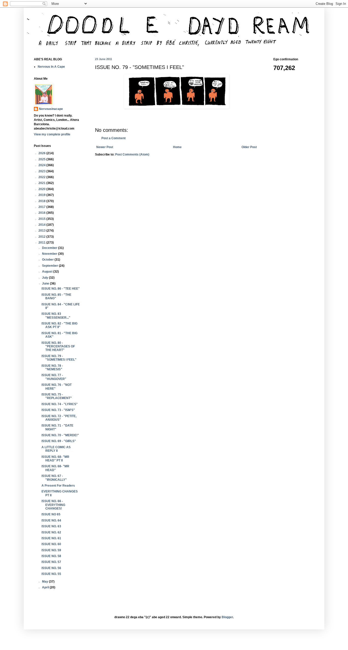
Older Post (249, 147)
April (46, 587)
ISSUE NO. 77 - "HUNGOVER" (54, 376)
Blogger (227, 617)
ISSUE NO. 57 (51, 562)
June (46, 283)
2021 (42, 183)
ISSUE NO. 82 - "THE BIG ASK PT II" (59, 325)
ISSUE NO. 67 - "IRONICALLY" (54, 477)
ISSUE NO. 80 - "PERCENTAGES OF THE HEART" (58, 346)
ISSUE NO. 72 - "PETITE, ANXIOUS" (59, 417)
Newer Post (104, 147)
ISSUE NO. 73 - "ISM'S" (58, 410)
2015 (42, 219)
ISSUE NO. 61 (51, 538)
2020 (42, 189)
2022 (42, 177)
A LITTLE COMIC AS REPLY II (56, 449)
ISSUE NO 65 (51, 514)
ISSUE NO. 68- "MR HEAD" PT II (55, 458)
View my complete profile (52, 134)
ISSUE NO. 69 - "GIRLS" (59, 441)
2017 (42, 207)
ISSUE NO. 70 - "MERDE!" (60, 435)
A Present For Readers (58, 485)
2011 (42, 242)
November (50, 254)
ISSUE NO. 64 (51, 520)
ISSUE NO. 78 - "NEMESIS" (52, 367)
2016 (42, 213)
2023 (42, 171)
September (50, 265)
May (45, 581)
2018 (42, 201)
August (47, 271)
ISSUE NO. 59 (51, 550)
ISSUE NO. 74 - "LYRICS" (60, 404)
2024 (42, 165)
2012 (42, 236)
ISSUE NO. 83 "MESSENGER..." (56, 315)
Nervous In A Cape (51, 66)
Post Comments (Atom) (132, 154)
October (48, 259)
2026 (42, 153)
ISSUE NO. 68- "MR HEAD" (55, 468)
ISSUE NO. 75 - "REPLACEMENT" (57, 396)
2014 (42, 225)
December (50, 248)
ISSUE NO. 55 (51, 574)
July (45, 277)
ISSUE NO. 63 (51, 526)
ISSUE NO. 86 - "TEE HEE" (61, 288)
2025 (42, 159)
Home (177, 147)
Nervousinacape (51, 109)
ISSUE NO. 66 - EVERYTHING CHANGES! (53, 504)
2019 (42, 195)
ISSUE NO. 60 (51, 544)
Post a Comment (113, 138)
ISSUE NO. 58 (51, 556)
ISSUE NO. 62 (51, 532)
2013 (42, 230)
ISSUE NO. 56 (51, 568)
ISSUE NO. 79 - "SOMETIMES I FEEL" (59, 357)
